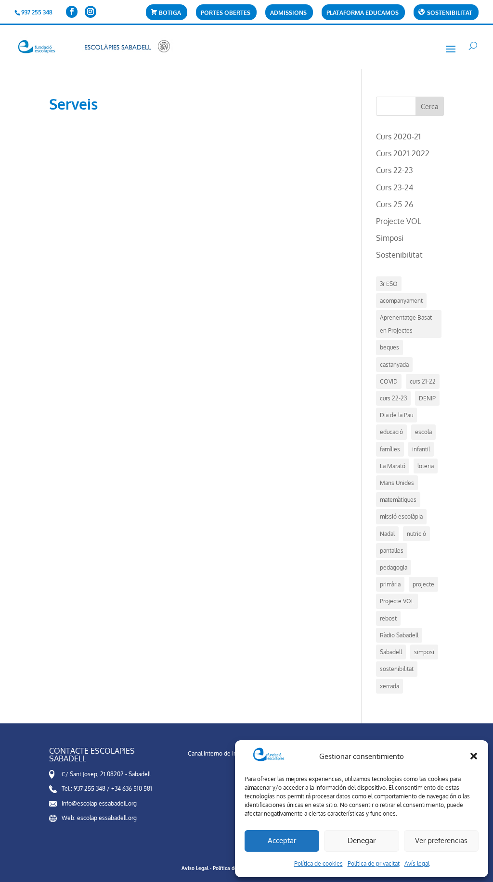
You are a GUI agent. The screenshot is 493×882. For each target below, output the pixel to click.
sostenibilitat (397, 668)
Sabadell (391, 652)
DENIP (427, 398)
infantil (421, 449)
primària (390, 584)
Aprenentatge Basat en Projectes (406, 324)
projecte (423, 584)
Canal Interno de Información (225, 753)
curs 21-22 (423, 381)
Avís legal (416, 863)
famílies (390, 449)
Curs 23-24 (394, 187)
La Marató (392, 466)
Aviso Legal (195, 868)
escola (423, 431)
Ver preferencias (441, 840)
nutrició (416, 533)
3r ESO (389, 283)
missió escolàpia (401, 516)
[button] (474, 756)
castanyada (394, 364)
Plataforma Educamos (362, 13)
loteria (425, 466)
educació (391, 431)
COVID (389, 381)
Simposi (389, 238)
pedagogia (393, 567)
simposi (424, 652)
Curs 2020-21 (398, 136)
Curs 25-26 (394, 204)
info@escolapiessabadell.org (99, 803)
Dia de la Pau (396, 415)
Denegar (362, 840)
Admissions (288, 13)
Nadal (387, 533)
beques (389, 347)
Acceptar (282, 840)
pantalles (391, 550)
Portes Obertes (225, 13)
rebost (388, 618)
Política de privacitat (374, 863)
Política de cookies (318, 863)
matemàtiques (398, 499)
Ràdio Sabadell (399, 635)
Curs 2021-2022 (402, 153)
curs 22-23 (393, 398)
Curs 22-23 (394, 170)
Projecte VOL (398, 221)
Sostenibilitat (399, 255)
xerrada (389, 686)
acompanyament (401, 300)
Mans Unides (397, 482)
